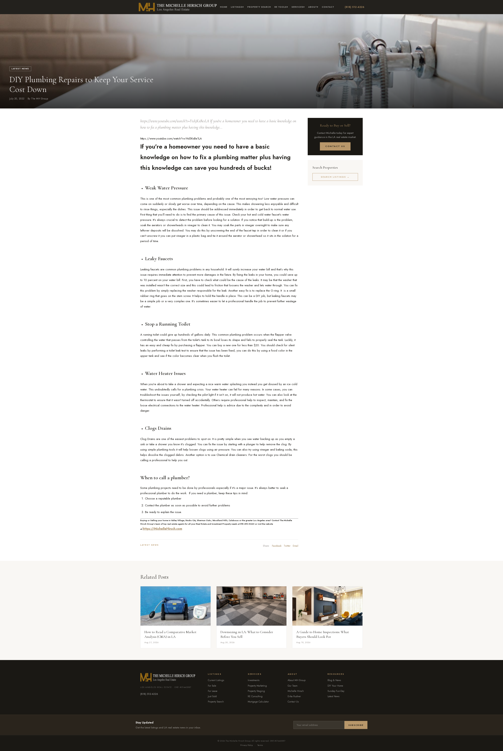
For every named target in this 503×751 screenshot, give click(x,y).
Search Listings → (335, 176)
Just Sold (212, 696)
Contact (328, 6)
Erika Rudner (294, 696)
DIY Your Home (335, 686)
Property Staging (256, 691)
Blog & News (334, 680)
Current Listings (216, 680)
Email (295, 546)
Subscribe (355, 725)
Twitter (287, 546)
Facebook (276, 546)
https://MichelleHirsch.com (162, 528)
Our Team (292, 686)
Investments (253, 680)
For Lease (212, 691)
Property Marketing (257, 686)
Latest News (20, 68)
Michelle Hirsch (296, 691)
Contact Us (335, 146)
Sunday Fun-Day (336, 691)
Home (223, 6)
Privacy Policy (246, 745)
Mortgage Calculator (258, 701)
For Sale (212, 686)
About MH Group (297, 680)
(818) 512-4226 (354, 7)
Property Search (259, 6)
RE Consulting (255, 696)
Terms (260, 745)
